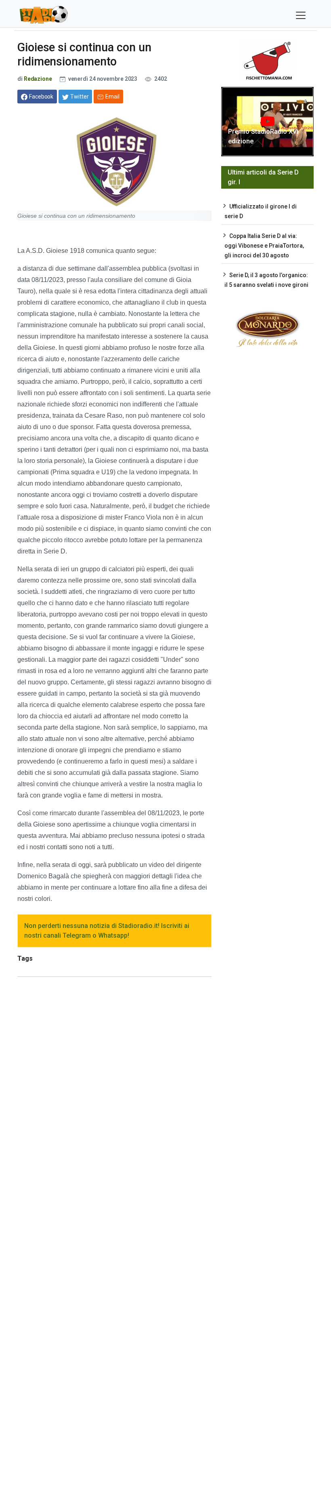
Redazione (38, 79)
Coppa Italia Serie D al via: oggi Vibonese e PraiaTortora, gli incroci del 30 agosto (264, 246)
